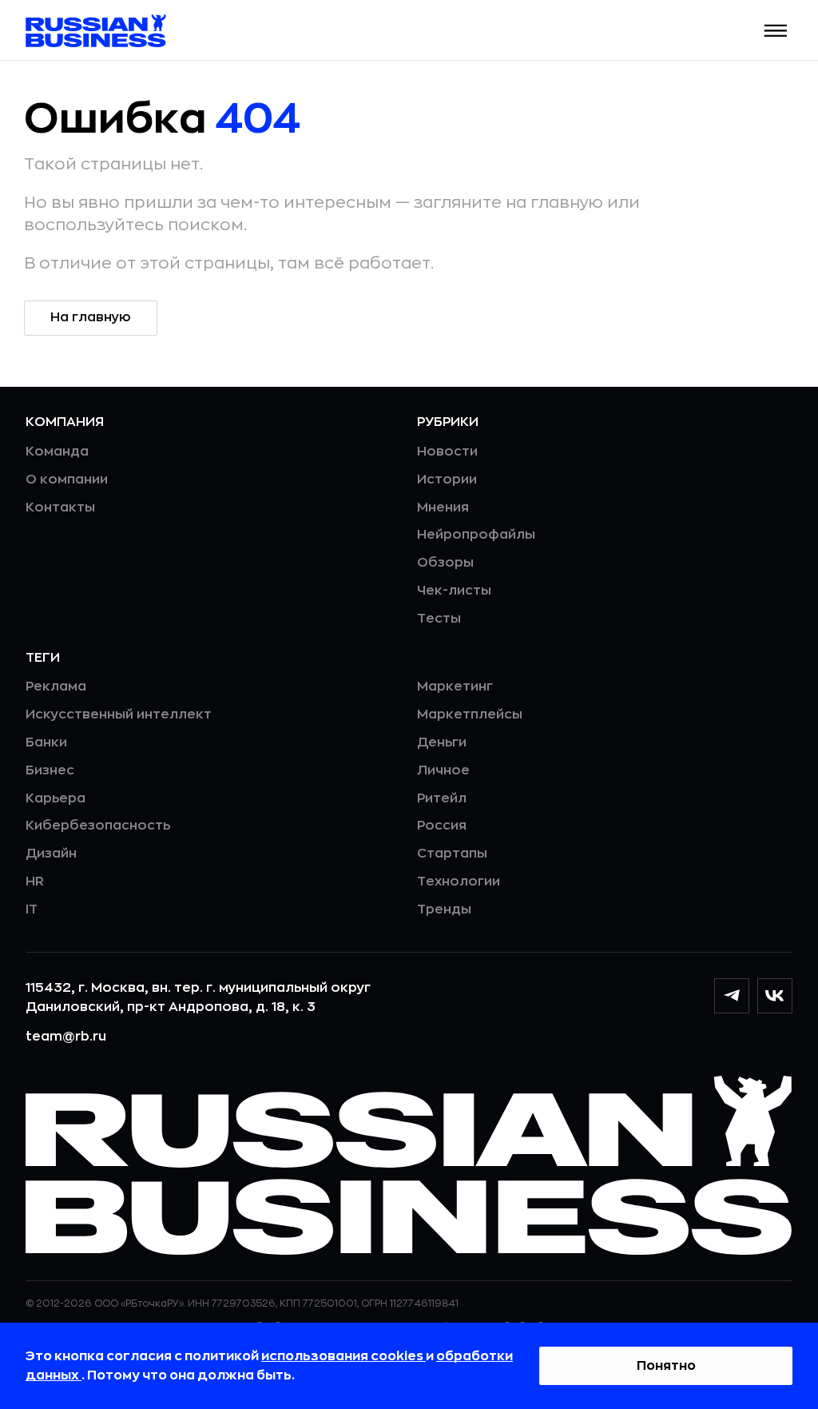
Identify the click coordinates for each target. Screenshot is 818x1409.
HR (35, 881)
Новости (447, 451)
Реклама (56, 686)
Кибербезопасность (98, 825)
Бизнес (50, 770)
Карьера (55, 798)
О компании (67, 479)
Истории (447, 479)
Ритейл (442, 798)
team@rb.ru (66, 1036)
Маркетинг (455, 686)
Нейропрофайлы (476, 534)
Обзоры (445, 562)
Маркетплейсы (469, 714)
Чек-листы (454, 590)
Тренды (444, 909)
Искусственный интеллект (119, 714)
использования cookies (343, 1356)
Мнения (443, 507)
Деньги (442, 742)
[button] (776, 31)
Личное (443, 770)
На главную (90, 317)
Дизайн (51, 853)
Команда (57, 451)
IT (32, 909)
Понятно (666, 1365)
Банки (46, 742)
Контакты (60, 507)
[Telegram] (731, 995)
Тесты (439, 618)
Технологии (458, 881)
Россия (442, 825)
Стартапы (452, 853)
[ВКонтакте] (774, 995)
